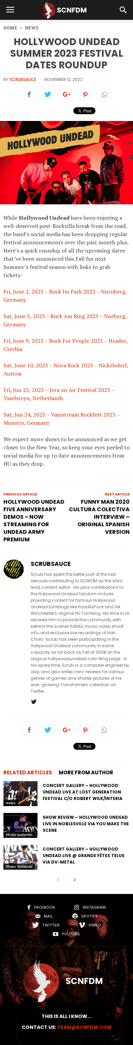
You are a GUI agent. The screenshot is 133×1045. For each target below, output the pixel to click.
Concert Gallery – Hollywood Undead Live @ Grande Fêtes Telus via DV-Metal (83, 855)
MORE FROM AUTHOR (86, 772)
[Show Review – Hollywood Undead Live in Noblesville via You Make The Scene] (20, 825)
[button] (123, 10)
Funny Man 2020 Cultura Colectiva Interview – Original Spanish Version (99, 517)
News (11, 803)
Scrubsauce (23, 79)
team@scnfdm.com (84, 1027)
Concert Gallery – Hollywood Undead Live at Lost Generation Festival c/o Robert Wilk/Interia (82, 792)
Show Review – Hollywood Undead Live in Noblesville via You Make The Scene (86, 823)
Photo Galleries (19, 835)
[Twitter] (34, 702)
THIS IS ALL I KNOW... (66, 1016)
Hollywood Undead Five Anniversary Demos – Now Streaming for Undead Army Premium (33, 520)
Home (10, 27)
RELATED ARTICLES (27, 772)
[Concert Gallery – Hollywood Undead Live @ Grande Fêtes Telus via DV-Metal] (20, 857)
